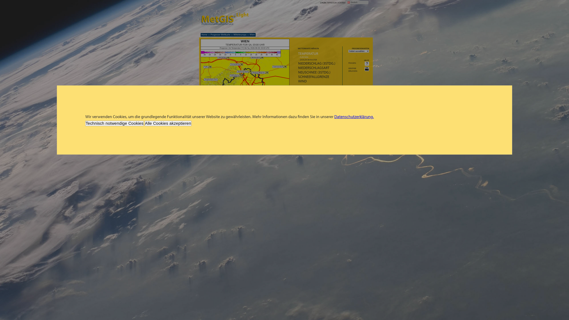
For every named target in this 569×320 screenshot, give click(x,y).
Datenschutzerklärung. (354, 116)
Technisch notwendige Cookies (114, 123)
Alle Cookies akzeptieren (168, 123)
